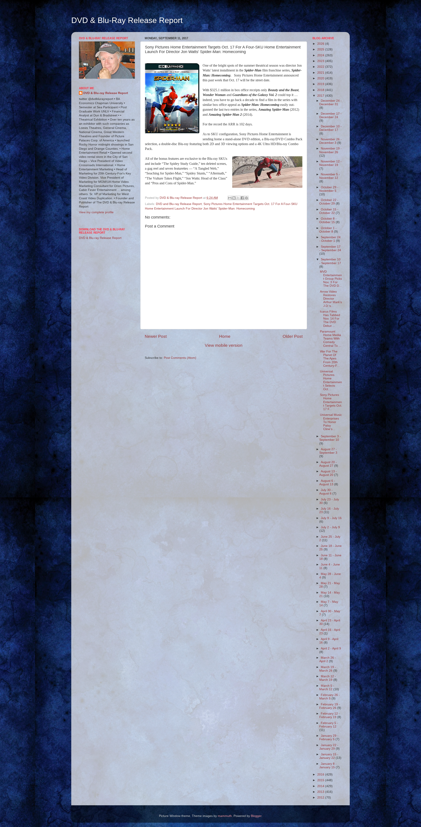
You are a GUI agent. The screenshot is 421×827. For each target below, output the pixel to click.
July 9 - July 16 (331, 518)
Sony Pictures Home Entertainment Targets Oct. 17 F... (331, 402)
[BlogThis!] (234, 198)
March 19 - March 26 (327, 668)
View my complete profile (96, 212)
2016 (321, 774)
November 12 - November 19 (330, 163)
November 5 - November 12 (329, 176)
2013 (321, 791)
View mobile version (224, 345)
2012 (321, 797)
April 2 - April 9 (331, 648)
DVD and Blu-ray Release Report (179, 204)
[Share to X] (238, 198)
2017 (321, 95)
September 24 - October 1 (330, 239)
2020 (321, 78)
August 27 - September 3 (328, 451)
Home (224, 336)
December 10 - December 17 (330, 128)
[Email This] (230, 198)
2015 (321, 780)
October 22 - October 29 (328, 201)
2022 (321, 66)
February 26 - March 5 (329, 696)
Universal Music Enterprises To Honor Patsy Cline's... (331, 422)
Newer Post (156, 336)
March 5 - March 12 (326, 687)
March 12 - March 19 (327, 678)
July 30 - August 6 (326, 491)
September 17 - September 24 (330, 248)
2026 (321, 43)
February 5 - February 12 (328, 724)
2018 (321, 90)
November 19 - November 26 (330, 150)
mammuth (225, 816)
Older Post (293, 336)
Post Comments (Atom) (180, 357)
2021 (321, 72)
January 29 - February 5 (328, 737)
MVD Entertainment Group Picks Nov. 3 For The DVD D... (331, 279)
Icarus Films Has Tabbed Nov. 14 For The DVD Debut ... (330, 318)
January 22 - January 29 (328, 746)
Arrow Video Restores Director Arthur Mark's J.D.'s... (331, 299)
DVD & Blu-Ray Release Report (127, 20)
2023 (321, 61)
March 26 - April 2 (327, 659)
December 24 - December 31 (330, 102)
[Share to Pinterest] (246, 198)
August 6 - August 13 (327, 482)
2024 (321, 55)
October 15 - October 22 (328, 211)
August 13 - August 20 (328, 473)
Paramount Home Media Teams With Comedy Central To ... (330, 338)
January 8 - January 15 (328, 765)
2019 (321, 84)
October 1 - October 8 (328, 229)
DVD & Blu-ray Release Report (105, 93)
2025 (321, 49)
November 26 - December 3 (330, 141)
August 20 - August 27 (328, 464)
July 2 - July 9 (330, 527)
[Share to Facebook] (242, 198)
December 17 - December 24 (330, 115)
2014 (321, 786)
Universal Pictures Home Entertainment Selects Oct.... (331, 380)
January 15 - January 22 (328, 756)
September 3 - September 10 (330, 438)
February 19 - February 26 (329, 706)
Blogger (256, 816)
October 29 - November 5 (328, 189)
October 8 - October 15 (328, 220)
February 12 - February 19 (329, 715)
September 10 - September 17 (330, 261)
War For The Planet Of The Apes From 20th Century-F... (330, 358)
